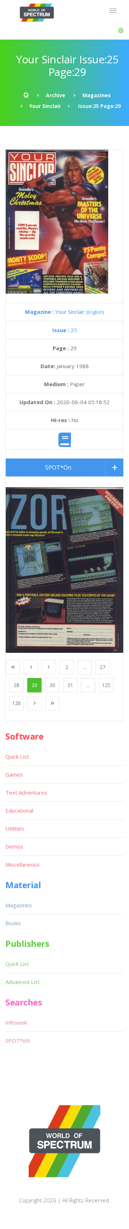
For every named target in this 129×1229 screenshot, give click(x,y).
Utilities (14, 828)
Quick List (17, 756)
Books (13, 923)
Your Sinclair (45, 106)
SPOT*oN (17, 1040)
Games (14, 774)
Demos (14, 846)
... (84, 667)
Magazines (96, 95)
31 (70, 685)
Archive (55, 95)
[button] (121, 30)
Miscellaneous (22, 864)
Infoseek (16, 1022)
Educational (19, 810)
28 (16, 685)
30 (52, 685)
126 (16, 703)
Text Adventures (26, 792)
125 (106, 685)
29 (34, 685)
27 (102, 667)
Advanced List (22, 981)
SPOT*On (58, 467)
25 (64, 330)
